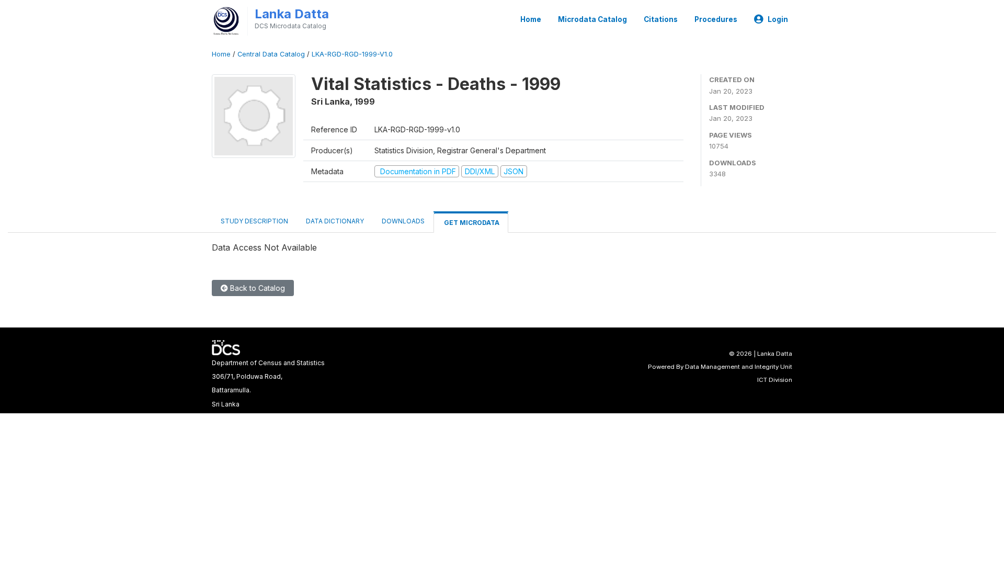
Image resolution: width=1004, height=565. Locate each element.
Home (530, 19)
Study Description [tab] (254, 221)
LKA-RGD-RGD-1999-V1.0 (352, 54)
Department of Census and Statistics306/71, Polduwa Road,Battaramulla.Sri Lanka (268, 383)
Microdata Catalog (592, 19)
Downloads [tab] (403, 221)
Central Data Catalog (271, 54)
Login (778, 19)
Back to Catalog (256, 288)
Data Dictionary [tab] (335, 221)
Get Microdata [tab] (470, 223)
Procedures (715, 19)
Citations (661, 19)
